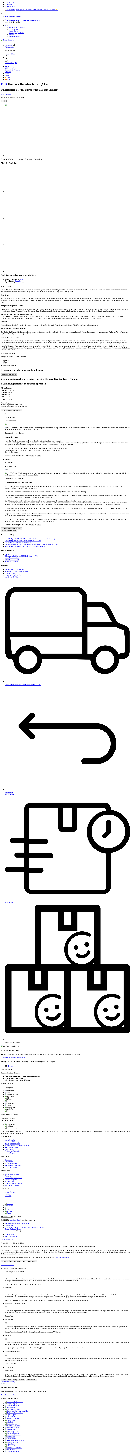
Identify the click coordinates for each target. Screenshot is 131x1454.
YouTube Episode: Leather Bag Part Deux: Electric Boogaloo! (25, 546)
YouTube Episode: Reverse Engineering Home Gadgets (23, 541)
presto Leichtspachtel (12, 558)
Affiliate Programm (11, 1180)
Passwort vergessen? (11, 1163)
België (13, 1407)
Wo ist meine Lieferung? (13, 1165)
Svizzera (15, 1446)
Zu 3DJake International (8, 1395)
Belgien (14, 1404)
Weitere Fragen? (10, 1153)
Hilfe (6, 25)
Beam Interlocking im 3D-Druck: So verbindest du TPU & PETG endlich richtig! (31, 544)
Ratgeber (8, 1176)
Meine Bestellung (10, 1140)
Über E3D (6, 360)
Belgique (16, 1405)
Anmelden (8, 1160)
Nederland (17, 1426)
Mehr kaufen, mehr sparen (13, 1178)
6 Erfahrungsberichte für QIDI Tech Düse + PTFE (21, 556)
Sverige (14, 1438)
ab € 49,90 (23, 20)
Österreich (17, 1427)
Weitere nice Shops (11, 1236)
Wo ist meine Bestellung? (17, 27)
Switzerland (18, 1448)
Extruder (18, 281)
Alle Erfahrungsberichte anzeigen (11, 410)
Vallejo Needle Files (11, 577)
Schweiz (15, 1442)
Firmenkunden (9, 1149)
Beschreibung (7, 286)
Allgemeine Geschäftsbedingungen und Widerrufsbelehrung (24, 1227)
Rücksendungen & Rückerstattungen (17, 1145)
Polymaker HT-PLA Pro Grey (14, 569)
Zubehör (5, 362)
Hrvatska (16, 1418)
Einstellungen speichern (9, 1379)
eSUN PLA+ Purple (11, 561)
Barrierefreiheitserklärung (13, 1229)
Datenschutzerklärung (62, 1257)
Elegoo (7, 554)
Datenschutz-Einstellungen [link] (13, 1231)
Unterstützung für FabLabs (13, 1183)
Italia (11, 1422)
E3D (4, 84)
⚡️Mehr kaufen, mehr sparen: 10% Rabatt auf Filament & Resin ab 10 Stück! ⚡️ (31, 10)
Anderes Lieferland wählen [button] (9, 1398)
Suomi (13, 1437)
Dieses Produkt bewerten (9, 374)
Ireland (13, 1420)
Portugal (15, 1431)
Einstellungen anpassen (29, 1261)
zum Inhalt (8, 4)
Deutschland (19, 1413)
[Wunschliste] (6, 57)
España (14, 1415)
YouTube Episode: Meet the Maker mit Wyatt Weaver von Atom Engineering (30, 539)
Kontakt (11, 35)
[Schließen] (1, 13)
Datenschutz (9, 1225)
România (16, 1451)
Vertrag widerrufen (7, 1239)
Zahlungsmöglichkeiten (16, 33)
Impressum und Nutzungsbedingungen (17, 1223)
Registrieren (9, 1162)
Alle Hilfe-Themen (15, 36)
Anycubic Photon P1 (11, 573)
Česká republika (22, 1411)
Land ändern (17, 1216)
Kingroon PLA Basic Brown (14, 575)
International (19, 1402)
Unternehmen (9, 1234)
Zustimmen (5, 1261)
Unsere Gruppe (10, 1192)
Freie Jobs (8, 1196)
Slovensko (17, 1435)
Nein (39, 455)
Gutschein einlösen (11, 1167)
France (13, 1416)
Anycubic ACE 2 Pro (12, 560)
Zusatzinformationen (9, 353)
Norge (13, 1449)
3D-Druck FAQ (10, 1181)
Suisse (13, 1444)
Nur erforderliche (15, 1261)
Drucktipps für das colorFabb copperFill (18, 542)
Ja (32, 455)
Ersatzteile (6, 364)
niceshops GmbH (15, 1220)
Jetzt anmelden (9, 47)
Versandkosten (13, 31)
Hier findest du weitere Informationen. (13, 1057)
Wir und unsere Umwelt (12, 1185)
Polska (13, 1429)
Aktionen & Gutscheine (12, 1151)
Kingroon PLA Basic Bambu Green (16, 571)
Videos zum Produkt (9, 366)
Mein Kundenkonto (11, 1147)
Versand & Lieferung (12, 1142)
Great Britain (19, 1440)
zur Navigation (10, 2)
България (16, 1409)
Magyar (14, 1424)
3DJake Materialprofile (12, 1174)
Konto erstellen (10, 54)
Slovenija (16, 1433)
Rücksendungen (14, 29)
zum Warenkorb (10, 6)
